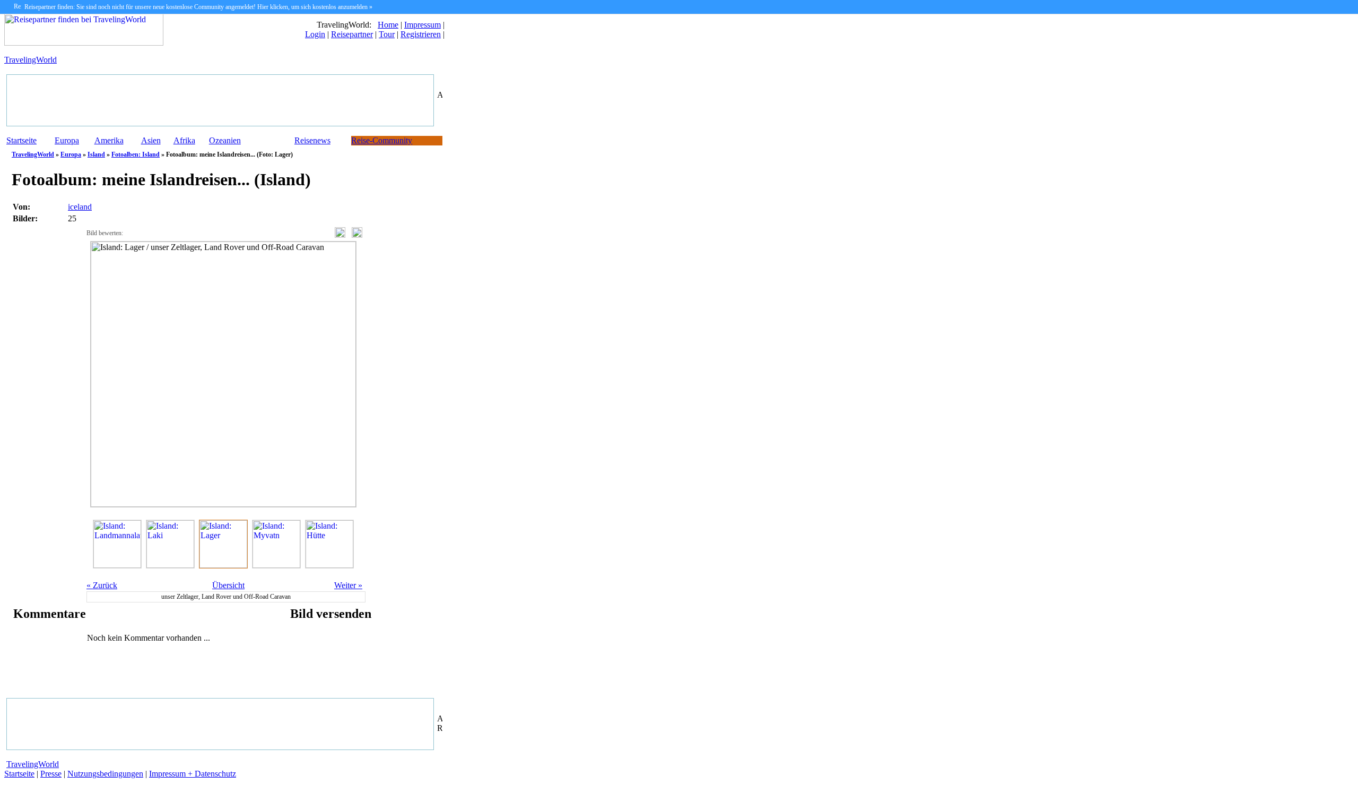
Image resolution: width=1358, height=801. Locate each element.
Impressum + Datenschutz (192, 773)
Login (315, 34)
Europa (67, 140)
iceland (80, 206)
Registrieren (421, 34)
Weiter (348, 585)
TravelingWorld (30, 59)
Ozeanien (225, 140)
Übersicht (228, 585)
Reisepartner (352, 34)
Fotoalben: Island (135, 154)
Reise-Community (381, 140)
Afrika (184, 140)
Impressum (422, 24)
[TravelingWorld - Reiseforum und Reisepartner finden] (83, 42)
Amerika (109, 140)
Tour (387, 34)
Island (96, 154)
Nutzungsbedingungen (105, 773)
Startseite (21, 140)
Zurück (101, 585)
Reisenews (312, 140)
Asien (151, 140)
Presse (51, 773)
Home (388, 24)
